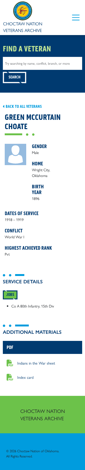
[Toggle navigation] (75, 17)
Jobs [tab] (10, 294)
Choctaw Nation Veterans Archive (42, 414)
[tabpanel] (42, 306)
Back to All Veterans (23, 106)
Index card (25, 377)
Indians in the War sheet (36, 363)
